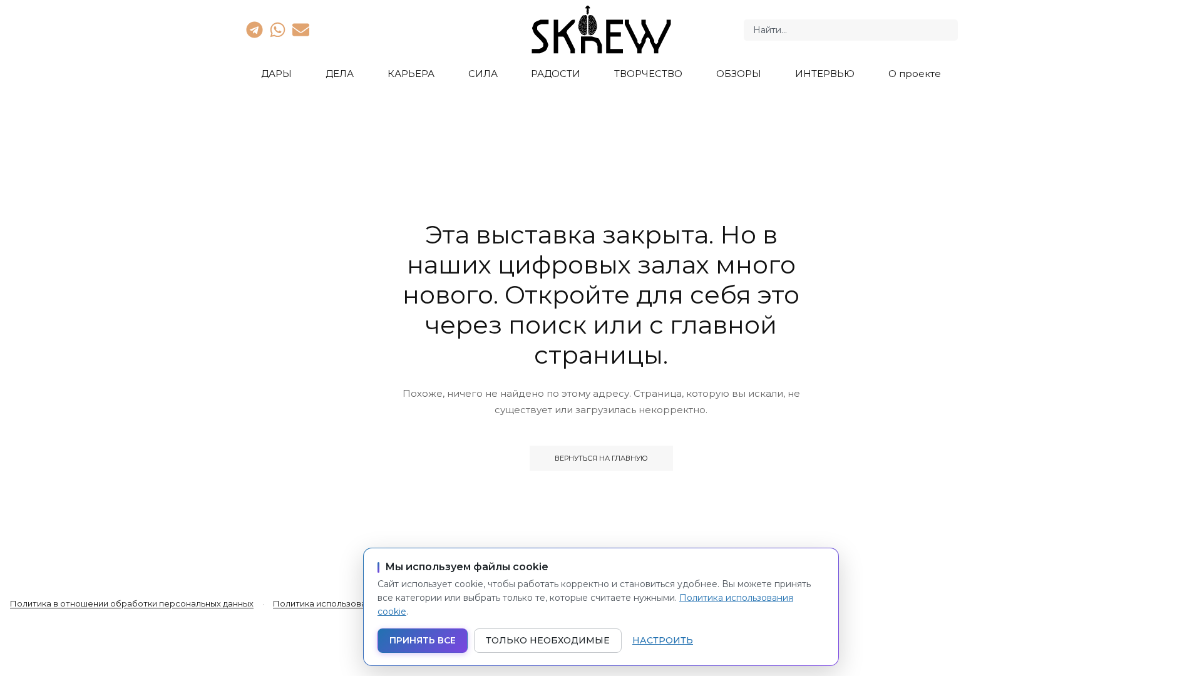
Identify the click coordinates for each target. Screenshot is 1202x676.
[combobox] (851, 30)
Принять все (422, 640)
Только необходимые (548, 640)
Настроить (662, 640)
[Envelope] (301, 29)
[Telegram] (254, 29)
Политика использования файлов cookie (359, 603)
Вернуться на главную (601, 458)
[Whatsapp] (277, 29)
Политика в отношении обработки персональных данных (132, 603)
